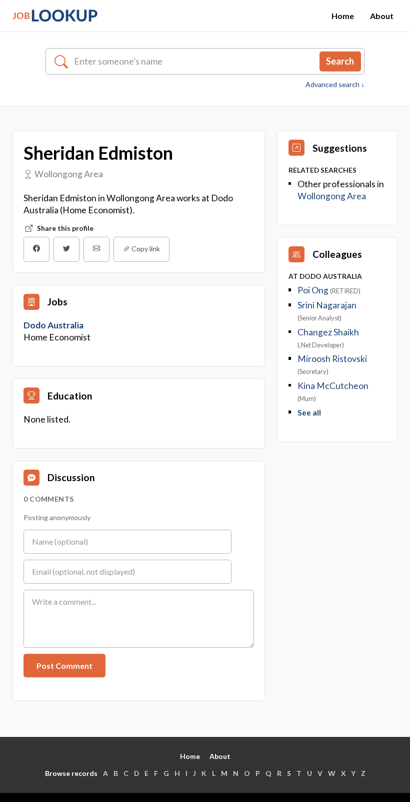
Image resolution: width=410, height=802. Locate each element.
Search (340, 61)
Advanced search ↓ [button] (335, 85)
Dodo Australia (54, 325)
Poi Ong (313, 290)
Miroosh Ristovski (332, 358)
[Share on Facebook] (37, 249)
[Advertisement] (337, 507)
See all (309, 412)
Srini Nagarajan (327, 305)
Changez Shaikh (328, 332)
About (382, 16)
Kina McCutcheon (333, 385)
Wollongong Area (332, 196)
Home (343, 16)
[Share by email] (97, 249)
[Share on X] (67, 249)
